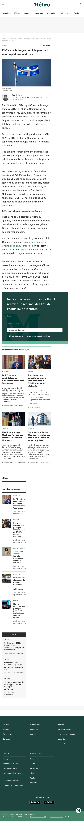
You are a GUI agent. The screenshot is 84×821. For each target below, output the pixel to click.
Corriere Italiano (64, 744)
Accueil (4, 38)
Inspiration (38, 13)
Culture (27, 13)
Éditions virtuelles (64, 729)
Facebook (33, 759)
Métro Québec (63, 739)
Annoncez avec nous (10, 763)
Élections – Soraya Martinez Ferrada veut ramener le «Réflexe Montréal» (13, 436)
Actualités (6, 13)
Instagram (34, 768)
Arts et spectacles (19, 548)
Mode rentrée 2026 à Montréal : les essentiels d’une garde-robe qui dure (14, 646)
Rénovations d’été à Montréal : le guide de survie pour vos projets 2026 (13, 665)
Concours (6, 739)
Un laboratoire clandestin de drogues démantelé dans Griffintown (19, 583)
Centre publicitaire (10, 768)
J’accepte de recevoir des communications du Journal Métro (31, 336)
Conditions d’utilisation (11, 780)
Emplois (6, 729)
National (19, 38)
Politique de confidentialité (13, 785)
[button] (3, 4)
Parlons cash (65, 13)
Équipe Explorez (8, 694)
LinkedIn (33, 782)
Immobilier (51, 13)
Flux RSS (33, 734)
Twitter (32, 763)
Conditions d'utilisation (56, 817)
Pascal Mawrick (19, 406)
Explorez (78, 13)
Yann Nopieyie (17, 95)
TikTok (32, 773)
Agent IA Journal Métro (34, 408)
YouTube (33, 778)
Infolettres (34, 729)
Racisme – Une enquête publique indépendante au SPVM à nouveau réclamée (37, 380)
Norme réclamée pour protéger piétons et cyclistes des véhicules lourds (19, 611)
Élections (5, 428)
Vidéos (5, 744)
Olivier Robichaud (20, 463)
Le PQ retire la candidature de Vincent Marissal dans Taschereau (13, 379)
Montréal (31, 428)
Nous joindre (7, 759)
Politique (31, 371)
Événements (7, 734)
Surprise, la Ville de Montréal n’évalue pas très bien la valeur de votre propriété (39, 436)
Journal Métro (20, 653)
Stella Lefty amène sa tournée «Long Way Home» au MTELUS (18, 557)
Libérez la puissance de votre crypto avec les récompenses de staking (14, 685)
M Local (17, 13)
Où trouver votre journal (67, 734)
